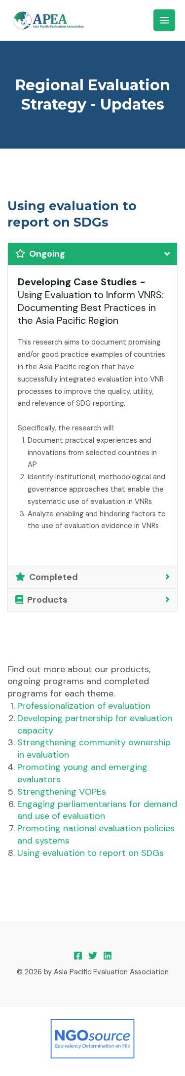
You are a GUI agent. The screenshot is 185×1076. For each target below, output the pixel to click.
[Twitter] (92, 955)
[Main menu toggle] (164, 20)
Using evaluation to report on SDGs (90, 853)
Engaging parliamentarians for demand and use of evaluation (97, 810)
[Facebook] (78, 955)
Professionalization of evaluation (83, 706)
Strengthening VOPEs (61, 792)
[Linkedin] (107, 955)
